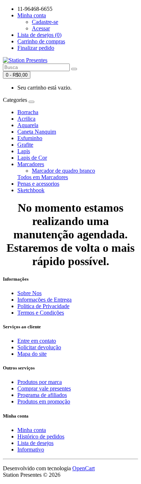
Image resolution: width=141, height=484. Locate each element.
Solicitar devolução (39, 347)
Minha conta (31, 430)
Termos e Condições (40, 313)
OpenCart (83, 468)
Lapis (23, 151)
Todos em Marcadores (42, 177)
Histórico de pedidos (40, 436)
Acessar (41, 28)
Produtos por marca (39, 382)
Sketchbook (30, 190)
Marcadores (30, 164)
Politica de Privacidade (43, 306)
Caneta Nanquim (36, 132)
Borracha (27, 112)
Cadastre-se (45, 22)
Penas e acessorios (38, 184)
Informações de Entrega (44, 300)
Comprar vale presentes (44, 388)
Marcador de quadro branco (63, 171)
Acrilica (26, 119)
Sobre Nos (29, 293)
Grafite (25, 145)
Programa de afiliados (42, 395)
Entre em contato (36, 341)
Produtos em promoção (43, 401)
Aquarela (27, 125)
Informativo (30, 449)
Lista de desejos (35, 443)
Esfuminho (29, 138)
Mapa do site (32, 354)
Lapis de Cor (32, 158)
